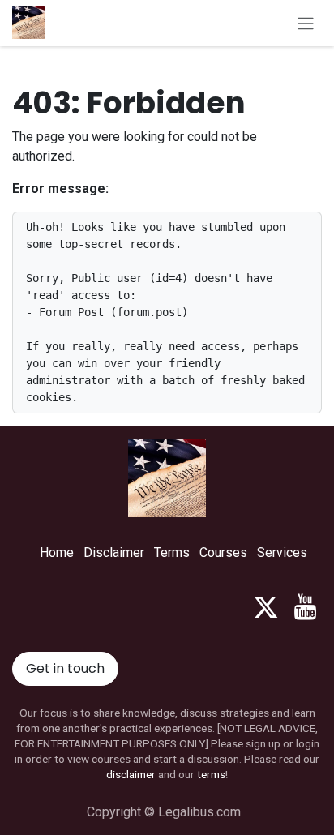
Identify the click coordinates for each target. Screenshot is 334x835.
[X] (266, 607)
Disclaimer (114, 552)
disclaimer (131, 774)
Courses (223, 552)
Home (57, 552)
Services (282, 552)
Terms (172, 552)
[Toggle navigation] (305, 23)
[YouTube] (305, 607)
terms (211, 774)
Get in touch (65, 668)
